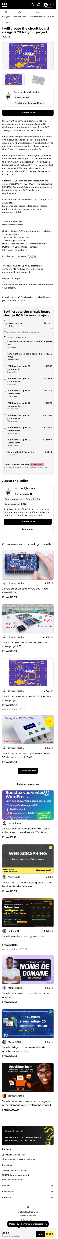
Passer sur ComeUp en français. (26, 1224)
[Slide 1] (39, 79)
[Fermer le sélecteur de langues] (46, 1224)
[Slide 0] (13, 79)
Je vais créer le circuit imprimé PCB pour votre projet (26, 698)
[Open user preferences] (51, 5)
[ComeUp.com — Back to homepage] (4, 5)
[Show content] (52, 1185)
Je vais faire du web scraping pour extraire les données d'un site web (27, 884)
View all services (28, 771)
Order (40, 1234)
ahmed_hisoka (31, 92)
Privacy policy (28, 1220)
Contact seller (28, 112)
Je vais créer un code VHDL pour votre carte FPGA (25, 590)
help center (29, 1140)
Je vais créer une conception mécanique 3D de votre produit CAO (26, 755)
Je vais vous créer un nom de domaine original (25, 995)
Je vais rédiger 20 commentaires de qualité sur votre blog (23, 1049)
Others (8, 22)
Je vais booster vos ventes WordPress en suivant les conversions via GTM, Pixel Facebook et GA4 (26, 832)
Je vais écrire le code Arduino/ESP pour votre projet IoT (26, 644)
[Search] (33, 4)
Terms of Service (28, 1215)
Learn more (28, 529)
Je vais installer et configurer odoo (23, 936)
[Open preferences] (38, 4)
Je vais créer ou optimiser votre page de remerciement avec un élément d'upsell (26, 1103)
